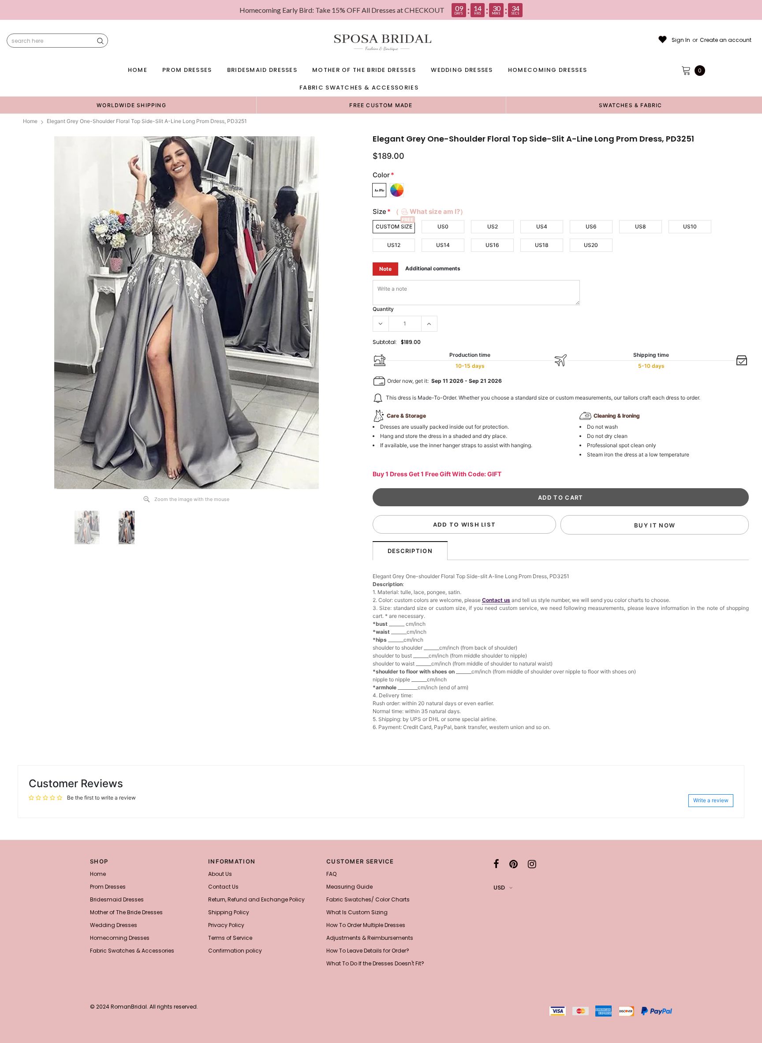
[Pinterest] (513, 864)
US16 (492, 245)
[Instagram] (532, 864)
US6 (591, 226)
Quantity (383, 309)
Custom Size (394, 226)
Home (30, 121)
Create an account (725, 40)
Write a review (710, 800)
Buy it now (654, 525)
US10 (690, 226)
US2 (492, 226)
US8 (640, 226)
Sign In (681, 40)
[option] (131, 105)
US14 (443, 245)
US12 (393, 245)
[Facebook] (496, 864)
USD (499, 887)
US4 (541, 226)
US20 (591, 245)
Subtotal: (385, 342)
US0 (442, 226)
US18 (542, 245)
